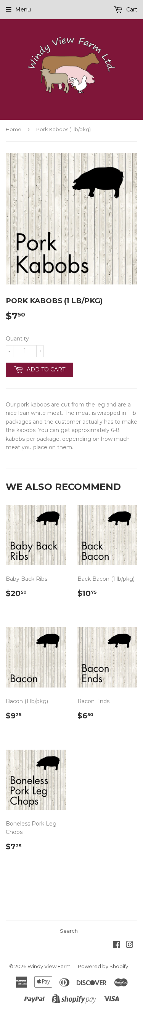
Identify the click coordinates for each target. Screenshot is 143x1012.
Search (69, 931)
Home (13, 129)
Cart (131, 9)
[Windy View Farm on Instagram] (129, 945)
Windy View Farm (49, 966)
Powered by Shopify (103, 966)
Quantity (17, 338)
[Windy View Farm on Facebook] (116, 945)
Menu (23, 9)
